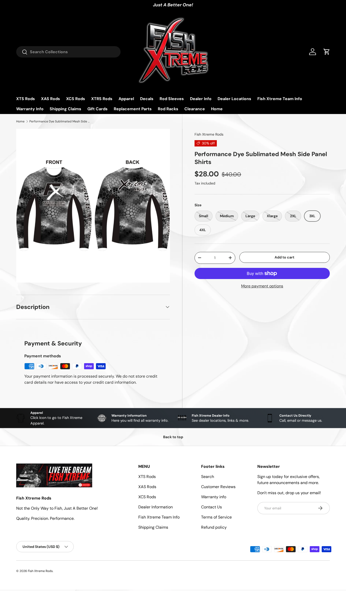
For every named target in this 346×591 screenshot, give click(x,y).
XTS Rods (25, 98)
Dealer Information (155, 507)
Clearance (194, 109)
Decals (146, 98)
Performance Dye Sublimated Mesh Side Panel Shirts (59, 121)
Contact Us (211, 507)
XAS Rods (50, 98)
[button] (326, 51)
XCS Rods (75, 98)
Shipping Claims (65, 109)
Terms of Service (216, 517)
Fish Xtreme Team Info (279, 98)
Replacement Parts (133, 109)
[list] (93, 205)
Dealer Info (201, 98)
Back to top (173, 437)
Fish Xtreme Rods (209, 134)
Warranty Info (30, 109)
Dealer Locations (234, 98)
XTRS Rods (101, 98)
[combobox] (68, 52)
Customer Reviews (218, 486)
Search (207, 476)
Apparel (126, 98)
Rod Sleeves (172, 98)
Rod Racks (168, 109)
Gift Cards (97, 109)
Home (217, 109)
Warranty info (213, 497)
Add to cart (284, 257)
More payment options (262, 286)
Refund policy (214, 527)
